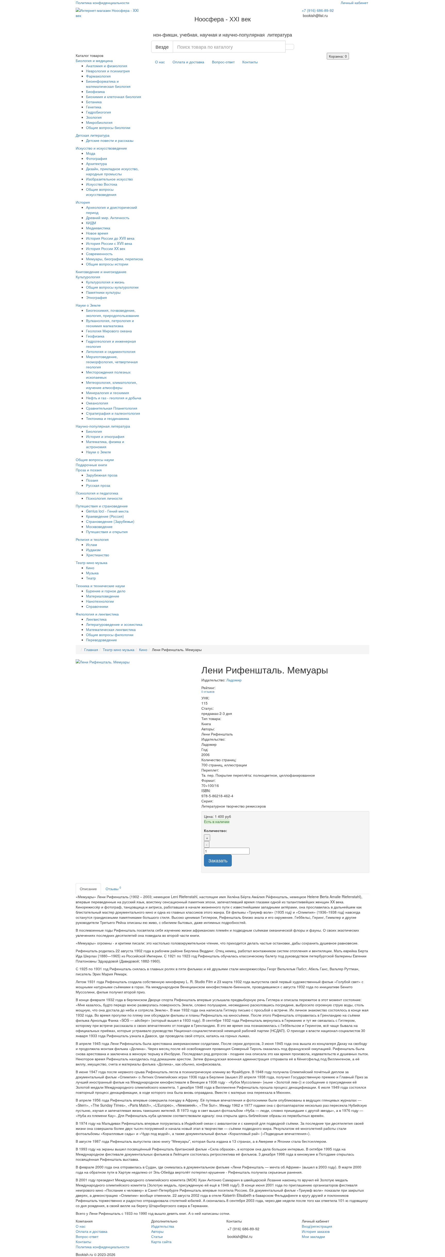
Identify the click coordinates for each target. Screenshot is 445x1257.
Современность (99, 253)
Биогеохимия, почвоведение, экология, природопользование (112, 313)
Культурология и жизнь (105, 281)
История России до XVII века (110, 238)
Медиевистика (98, 227)
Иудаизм (93, 549)
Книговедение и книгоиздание (101, 271)
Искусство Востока (101, 184)
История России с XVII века (109, 243)
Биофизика (95, 91)
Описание (88, 888)
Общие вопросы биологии (108, 127)
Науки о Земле (88, 305)
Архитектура (96, 163)
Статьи (157, 1236)
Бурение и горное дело (105, 590)
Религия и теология (92, 539)
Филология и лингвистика (97, 614)
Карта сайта (161, 1241)
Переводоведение (101, 639)
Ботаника (94, 101)
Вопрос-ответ (223, 61)
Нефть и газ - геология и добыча (113, 397)
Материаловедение (102, 596)
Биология (94, 431)
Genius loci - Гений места (107, 511)
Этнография (96, 297)
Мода (90, 153)
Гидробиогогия (98, 112)
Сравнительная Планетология (111, 408)
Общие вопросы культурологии (112, 287)
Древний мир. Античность (107, 217)
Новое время (97, 233)
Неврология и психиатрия (108, 70)
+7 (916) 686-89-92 (318, 10)
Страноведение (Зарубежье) (110, 521)
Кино (90, 567)
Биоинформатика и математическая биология (108, 84)
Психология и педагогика (97, 493)
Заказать (217, 860)
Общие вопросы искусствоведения (101, 192)
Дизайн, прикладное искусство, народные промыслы (112, 171)
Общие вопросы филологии (109, 634)
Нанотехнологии (100, 601)
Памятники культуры (103, 292)
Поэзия (92, 480)
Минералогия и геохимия (107, 392)
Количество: (215, 830)
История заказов (316, 1231)
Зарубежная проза (101, 475)
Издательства (162, 1226)
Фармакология (98, 76)
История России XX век (105, 248)
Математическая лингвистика (111, 629)
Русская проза (98, 485)
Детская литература (92, 135)
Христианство (97, 554)
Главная (91, 649)
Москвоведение (99, 526)
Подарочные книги (91, 464)
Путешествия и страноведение (102, 505)
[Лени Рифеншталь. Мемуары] (135, 661)
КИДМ (91, 222)
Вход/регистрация (317, 1226)
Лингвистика (96, 619)
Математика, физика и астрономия (105, 444)
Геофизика (95, 336)
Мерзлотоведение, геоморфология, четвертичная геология (112, 361)
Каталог (89, 55)
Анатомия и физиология (106, 65)
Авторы (157, 1231)
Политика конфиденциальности (102, 2)
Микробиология (99, 122)
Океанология (97, 402)
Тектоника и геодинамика (107, 418)
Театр (91, 577)
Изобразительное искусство (109, 178)
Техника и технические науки (100, 585)
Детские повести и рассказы (109, 140)
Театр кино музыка (91, 562)
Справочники (97, 606)
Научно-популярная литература (103, 426)
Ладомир (234, 679)
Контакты (250, 61)
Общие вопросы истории (107, 263)
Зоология (94, 117)
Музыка (92, 572)
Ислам (91, 544)
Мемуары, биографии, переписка (114, 258)
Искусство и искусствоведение (101, 148)
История (83, 202)
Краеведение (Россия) (105, 516)
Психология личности (104, 498)
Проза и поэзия (89, 469)
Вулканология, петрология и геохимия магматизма (110, 323)
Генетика (93, 106)
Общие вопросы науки (95, 459)
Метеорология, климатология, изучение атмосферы (111, 385)
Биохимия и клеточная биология (113, 96)
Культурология (88, 276)
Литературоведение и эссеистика (114, 624)
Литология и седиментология (110, 351)
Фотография (96, 158)
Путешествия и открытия (107, 531)
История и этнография (105, 436)
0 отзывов (208, 691)
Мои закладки (313, 1236)
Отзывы (113, 888)
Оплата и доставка (188, 61)
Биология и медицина (94, 60)
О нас (160, 61)
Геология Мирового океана (109, 330)
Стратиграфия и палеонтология (113, 413)
